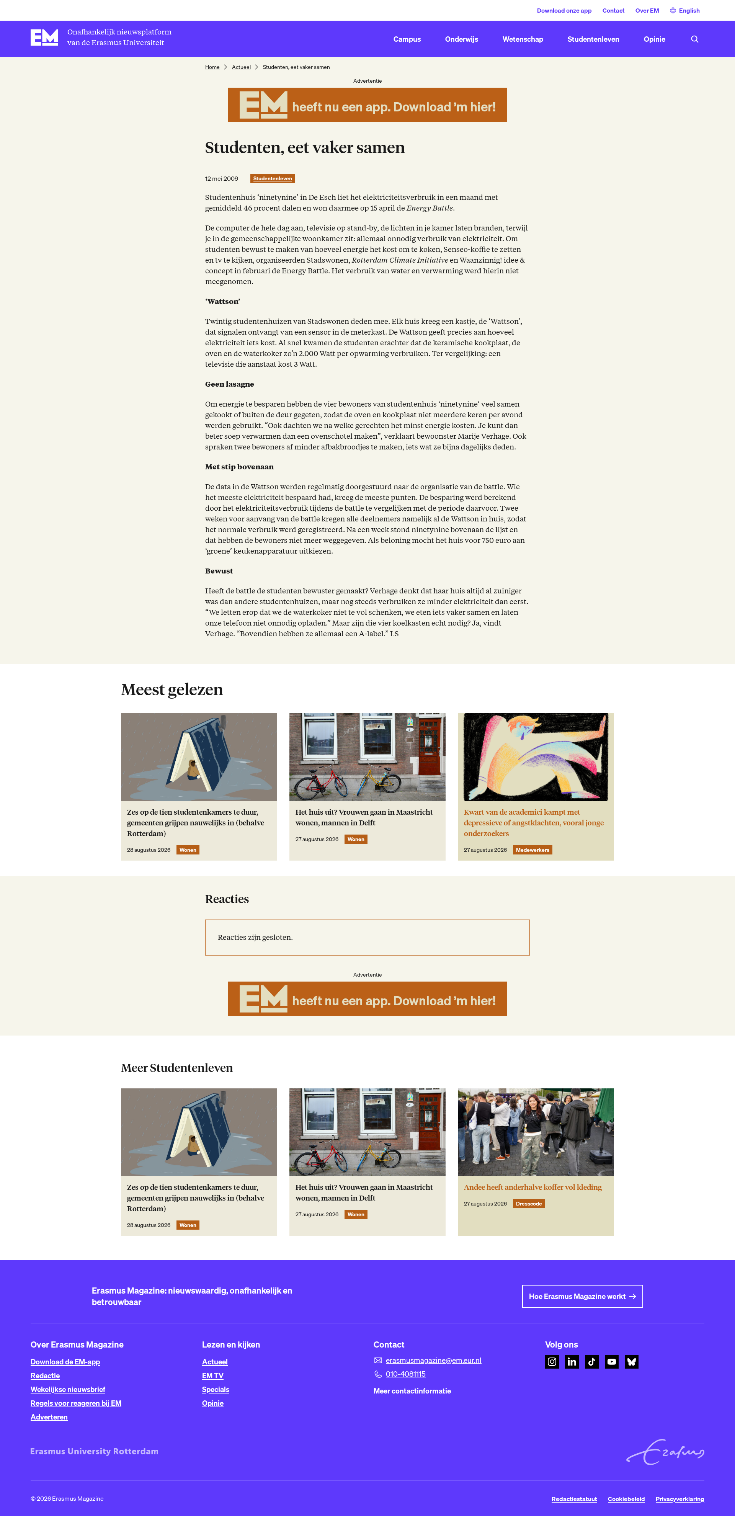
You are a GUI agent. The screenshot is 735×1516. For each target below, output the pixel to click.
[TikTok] (592, 1362)
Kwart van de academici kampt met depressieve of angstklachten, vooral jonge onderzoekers (534, 823)
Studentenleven (272, 178)
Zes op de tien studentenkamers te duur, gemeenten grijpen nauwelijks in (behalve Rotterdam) (195, 823)
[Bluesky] (632, 1362)
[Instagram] (552, 1362)
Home (212, 67)
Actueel (241, 67)
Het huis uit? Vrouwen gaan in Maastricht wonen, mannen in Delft (364, 817)
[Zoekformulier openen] (694, 39)
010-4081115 (406, 1374)
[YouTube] (612, 1362)
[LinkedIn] (572, 1362)
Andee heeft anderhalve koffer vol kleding (533, 1187)
